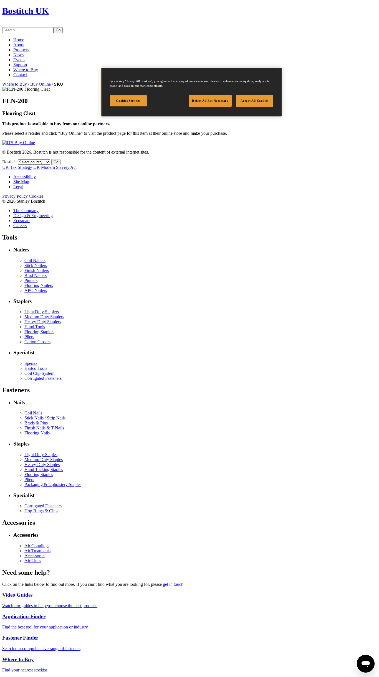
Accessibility (24, 176)
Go (58, 30)
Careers (20, 225)
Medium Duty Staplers (44, 316)
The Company (26, 210)
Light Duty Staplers (41, 311)
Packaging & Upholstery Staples (52, 484)
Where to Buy (25, 69)
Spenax (30, 363)
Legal (18, 186)
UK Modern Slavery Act (55, 167)
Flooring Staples (38, 474)
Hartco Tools (35, 368)
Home (18, 39)
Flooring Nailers (38, 285)
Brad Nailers (35, 275)
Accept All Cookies (254, 100)
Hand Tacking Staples (43, 469)
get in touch (173, 584)
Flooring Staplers (39, 331)
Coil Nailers (35, 260)
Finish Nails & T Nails (44, 428)
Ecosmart (21, 220)
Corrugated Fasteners (43, 378)
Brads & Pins (36, 423)
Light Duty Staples (40, 454)
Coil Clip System (39, 373)
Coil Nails (33, 413)
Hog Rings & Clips (41, 510)
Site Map (21, 181)
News (18, 54)
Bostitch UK (25, 11)
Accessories (34, 555)
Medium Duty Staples (43, 459)
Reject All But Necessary (210, 100)
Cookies (36, 196)
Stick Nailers (35, 265)
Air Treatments (37, 550)
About (18, 44)
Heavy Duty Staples (42, 464)
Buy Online (40, 84)
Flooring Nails (37, 433)
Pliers (29, 336)
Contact (20, 74)
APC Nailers (35, 290)
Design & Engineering (33, 215)
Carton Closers (37, 341)
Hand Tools (34, 326)
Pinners (30, 280)
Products (21, 49)
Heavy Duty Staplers (42, 321)
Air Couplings (36, 545)
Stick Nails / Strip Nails (44, 418)
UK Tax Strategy (17, 167)
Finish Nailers (36, 270)
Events (19, 59)
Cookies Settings (128, 100)
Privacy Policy (15, 196)
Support (20, 64)
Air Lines (32, 560)
